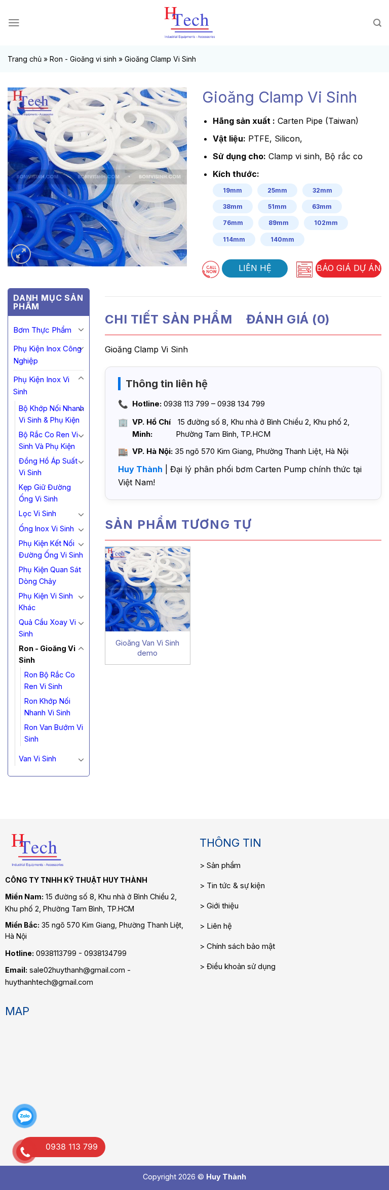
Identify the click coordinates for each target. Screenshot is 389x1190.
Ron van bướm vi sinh (53, 733)
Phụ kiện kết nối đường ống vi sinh (51, 549)
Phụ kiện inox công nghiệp (47, 354)
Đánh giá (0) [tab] (288, 319)
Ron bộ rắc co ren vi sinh (49, 680)
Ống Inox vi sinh (46, 528)
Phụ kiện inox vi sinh (41, 385)
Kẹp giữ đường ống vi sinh (45, 493)
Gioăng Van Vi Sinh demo (147, 648)
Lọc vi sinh (37, 513)
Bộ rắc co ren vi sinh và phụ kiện (48, 440)
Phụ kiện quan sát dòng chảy (50, 575)
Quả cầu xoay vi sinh (47, 628)
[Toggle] (81, 329)
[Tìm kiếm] (377, 23)
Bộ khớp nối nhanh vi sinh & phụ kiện (51, 414)
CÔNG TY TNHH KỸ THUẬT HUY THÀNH (76, 880)
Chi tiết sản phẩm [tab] (168, 319)
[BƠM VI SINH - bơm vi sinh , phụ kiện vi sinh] (189, 22)
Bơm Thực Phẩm (42, 330)
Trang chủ (25, 59)
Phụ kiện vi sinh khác (46, 601)
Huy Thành (140, 469)
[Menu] (14, 22)
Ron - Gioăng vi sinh (83, 59)
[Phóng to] (21, 254)
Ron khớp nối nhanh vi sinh (47, 707)
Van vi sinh (37, 758)
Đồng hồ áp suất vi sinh (48, 466)
